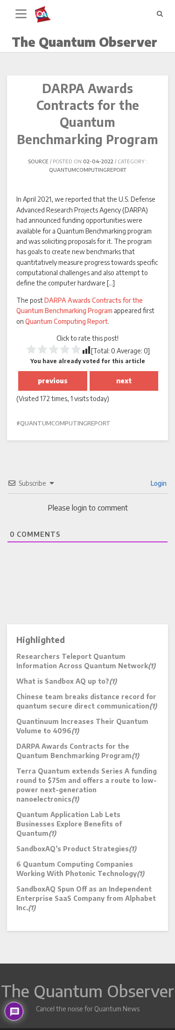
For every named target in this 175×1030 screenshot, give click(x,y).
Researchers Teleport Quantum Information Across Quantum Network (85, 661)
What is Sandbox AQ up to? (66, 681)
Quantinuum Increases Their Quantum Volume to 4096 (82, 726)
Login (158, 483)
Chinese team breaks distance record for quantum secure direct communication (86, 701)
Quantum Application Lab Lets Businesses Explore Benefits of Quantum (69, 824)
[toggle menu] (21, 14)
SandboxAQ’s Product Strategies (76, 849)
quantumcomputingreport (87, 170)
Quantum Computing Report (66, 321)
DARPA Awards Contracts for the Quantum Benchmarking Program (77, 751)
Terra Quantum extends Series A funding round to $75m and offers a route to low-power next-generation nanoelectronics (86, 785)
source (38, 161)
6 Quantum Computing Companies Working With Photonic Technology (80, 868)
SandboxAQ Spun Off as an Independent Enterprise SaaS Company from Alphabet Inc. (86, 898)
